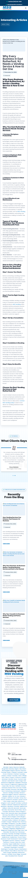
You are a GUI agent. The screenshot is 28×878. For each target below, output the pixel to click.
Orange (9, 822)
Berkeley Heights (14, 769)
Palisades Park (16, 822)
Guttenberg (8, 791)
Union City (18, 842)
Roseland (23, 834)
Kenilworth (9, 799)
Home (3, 24)
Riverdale (6, 832)
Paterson (4, 825)
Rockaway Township (7, 834)
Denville (10, 779)
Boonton (18, 770)
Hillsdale (4, 796)
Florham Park (11, 787)
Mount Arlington (20, 811)
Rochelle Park (14, 832)
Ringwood (11, 830)
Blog (16, 872)
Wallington (22, 846)
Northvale (23, 818)
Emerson (7, 784)
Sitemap (14, 873)
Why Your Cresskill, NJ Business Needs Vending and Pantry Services (14, 615)
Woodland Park (13, 856)
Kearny (3, 799)
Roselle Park (9, 835)
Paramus (23, 822)
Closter (12, 777)
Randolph (6, 828)
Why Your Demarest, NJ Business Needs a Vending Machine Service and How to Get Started (14, 567)
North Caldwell (6, 818)
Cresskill (23, 777)
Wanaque (7, 847)
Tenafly (23, 840)
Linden (9, 801)
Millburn (5, 808)
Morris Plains (18, 810)
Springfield (6, 840)
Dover (15, 779)
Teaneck (17, 840)
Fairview (23, 786)
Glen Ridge (20, 789)
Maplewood (16, 805)
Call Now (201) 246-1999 (15, 1)
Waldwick (15, 846)
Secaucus (3, 839)
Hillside (10, 796)
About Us (11, 872)
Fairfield (18, 786)
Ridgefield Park (20, 828)
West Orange (7, 852)
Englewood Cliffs (22, 784)
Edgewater (11, 782)
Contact (21, 872)
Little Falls (14, 801)
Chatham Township (19, 774)
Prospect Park (10, 827)
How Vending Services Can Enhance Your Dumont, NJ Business (12, 519)
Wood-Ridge (16, 854)
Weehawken (22, 849)
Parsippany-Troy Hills (15, 823)
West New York (22, 851)
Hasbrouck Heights (7, 794)
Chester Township (12, 776)
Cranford (17, 777)
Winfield (10, 854)
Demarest (5, 779)
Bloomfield (23, 769)
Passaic (24, 823)
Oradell (4, 822)
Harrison (22, 793)
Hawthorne (22, 794)
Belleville (22, 767)
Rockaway (21, 832)
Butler (9, 772)
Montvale (22, 808)
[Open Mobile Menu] (25, 8)
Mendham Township (13, 806)
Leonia (20, 799)
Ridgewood (4, 830)
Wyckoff (20, 856)
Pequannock (11, 825)
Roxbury (16, 835)
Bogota (13, 770)
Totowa (12, 842)
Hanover (5, 793)
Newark (4, 816)
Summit (11, 840)
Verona (23, 844)
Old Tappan (21, 820)
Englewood (14, 784)
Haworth (15, 794)
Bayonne (16, 767)
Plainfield (17, 825)
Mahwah (9, 805)
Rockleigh (17, 834)
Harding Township (14, 793)
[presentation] (4, 459)
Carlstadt (20, 772)
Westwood (21, 852)
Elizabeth (18, 782)
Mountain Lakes (13, 813)
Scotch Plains (22, 837)
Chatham (10, 774)
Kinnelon (15, 799)
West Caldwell (5, 851)
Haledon (23, 791)
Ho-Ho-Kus (16, 796)
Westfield (14, 852)
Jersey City (23, 798)
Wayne (16, 849)
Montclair (16, 808)
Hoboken (22, 796)
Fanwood (4, 787)
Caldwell (14, 772)
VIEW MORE (6, 544)
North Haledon (15, 818)
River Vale (24, 830)
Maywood (23, 805)
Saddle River (13, 837)
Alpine (11, 767)
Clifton (7, 777)
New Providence (20, 815)
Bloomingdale (6, 770)
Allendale (5, 767)
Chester (3, 776)
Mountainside (22, 813)
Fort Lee (18, 787)
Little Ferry (21, 801)
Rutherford (23, 835)
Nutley (10, 820)
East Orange (19, 781)
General (7, 75)
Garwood (13, 789)
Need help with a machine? (14, 4)
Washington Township (17, 847)
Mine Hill (10, 808)
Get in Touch (13, 700)
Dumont (20, 779)
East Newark (11, 781)
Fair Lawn (12, 786)
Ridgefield (12, 828)
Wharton (4, 854)
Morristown (12, 811)
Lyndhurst (24, 803)
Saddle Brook (5, 837)
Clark (19, 776)
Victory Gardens (7, 846)
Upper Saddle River (14, 844)
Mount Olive (4, 813)
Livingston (3, 803)
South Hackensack (12, 839)
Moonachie (11, 810)
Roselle (3, 835)
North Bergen (21, 816)
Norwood (4, 820)
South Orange (22, 839)
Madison (4, 805)
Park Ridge (5, 823)
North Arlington (12, 816)
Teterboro (6, 842)
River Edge (17, 830)
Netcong (4, 815)
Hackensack (16, 791)
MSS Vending (21, 211)
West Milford (13, 851)
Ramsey (23, 827)
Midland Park (23, 806)
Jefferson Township (13, 798)
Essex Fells (5, 786)
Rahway (17, 827)
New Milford (11, 815)
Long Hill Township (15, 803)
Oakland (15, 820)
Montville (4, 810)
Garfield (7, 789)
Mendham (4, 806)
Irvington (4, 798)
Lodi (8, 803)
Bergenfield (5, 769)
